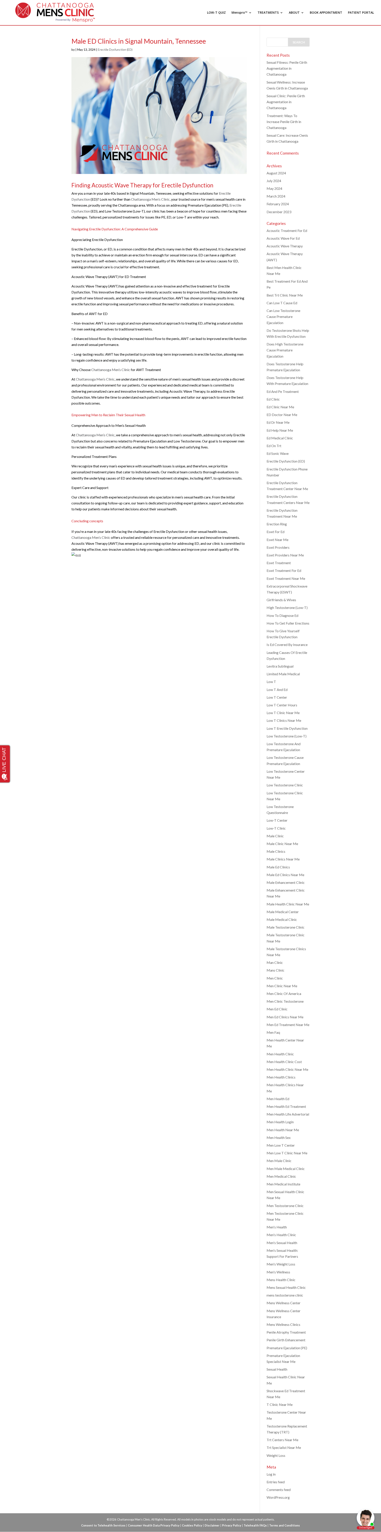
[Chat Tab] (190, 766)
